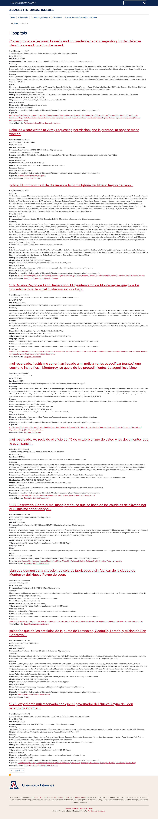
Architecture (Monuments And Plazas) (48, 621)
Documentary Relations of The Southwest (46, 17)
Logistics (97, 118)
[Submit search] (144, 3)
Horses (39, 115)
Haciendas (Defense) (132, 118)
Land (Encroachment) (63, 118)
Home (13, 17)
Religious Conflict (98, 351)
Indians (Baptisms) (31, 176)
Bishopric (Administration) (98, 276)
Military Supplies (15, 115)
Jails (96, 621)
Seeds (135, 276)
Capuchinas (40, 354)
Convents (141, 276)
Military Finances (66, 115)
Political (27, 123)
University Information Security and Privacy (79, 808)
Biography (104, 763)
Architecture (53, 278)
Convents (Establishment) (26, 354)
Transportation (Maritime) (118, 115)
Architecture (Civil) (120, 621)
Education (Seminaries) (116, 276)
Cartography (72, 621)
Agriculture (34, 123)
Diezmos (84, 276)
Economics (49, 123)
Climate (105, 115)
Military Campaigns (29, 115)
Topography (120, 118)
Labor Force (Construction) (126, 763)
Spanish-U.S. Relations (82, 115)
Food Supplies (133, 115)
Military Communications (18, 120)
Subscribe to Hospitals (10, 775)
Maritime (57, 123)
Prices (93, 115)
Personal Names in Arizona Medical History (81, 17)
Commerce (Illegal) (16, 118)
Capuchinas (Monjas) (17, 430)
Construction (50, 354)
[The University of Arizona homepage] (23, 3)
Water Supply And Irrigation (19, 621)
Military (42, 123)
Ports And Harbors (30, 118)
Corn (44, 115)
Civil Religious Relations (34, 430)
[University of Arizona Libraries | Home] (31, 785)
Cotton (78, 276)
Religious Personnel (132, 351)
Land (32, 621)
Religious (37, 178)
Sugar (73, 276)
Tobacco (99, 115)
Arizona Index (23, 17)
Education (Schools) (135, 621)
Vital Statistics (37, 695)
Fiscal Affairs (66, 276)
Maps (65, 621)
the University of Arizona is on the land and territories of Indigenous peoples (59, 797)
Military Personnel (53, 115)
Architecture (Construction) (51, 276)
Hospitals (90, 118)
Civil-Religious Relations (63, 351)
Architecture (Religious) (31, 276)
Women (21, 176)
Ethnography (29, 178)
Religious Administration (82, 351)
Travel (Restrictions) (79, 118)
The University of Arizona (96, 811)
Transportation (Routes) (46, 118)
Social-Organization (31, 624)
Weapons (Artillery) (108, 118)
